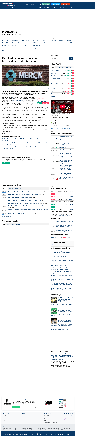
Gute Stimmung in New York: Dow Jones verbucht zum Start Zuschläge (25, 200)
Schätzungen (36, 42)
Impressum (46, 415)
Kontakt (4, 415)
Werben (23, 417)
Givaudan (53, 75)
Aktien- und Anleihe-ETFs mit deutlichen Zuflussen (66, 174)
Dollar (62, 1)
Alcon (52, 91)
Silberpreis (17, 429)
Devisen (56, 8)
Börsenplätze (5, 45)
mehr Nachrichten (6, 216)
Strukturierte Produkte (57, 40)
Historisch (4, 50)
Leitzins (64, 429)
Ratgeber (70, 8)
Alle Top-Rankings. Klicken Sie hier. (59, 329)
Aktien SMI (5, 428)
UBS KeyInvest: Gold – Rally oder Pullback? (65, 150)
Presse (4, 418)
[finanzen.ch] (8, 3)
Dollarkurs (5, 429)
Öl (68, 1)
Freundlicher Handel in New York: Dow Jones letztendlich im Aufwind (24, 203)
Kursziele (24, 45)
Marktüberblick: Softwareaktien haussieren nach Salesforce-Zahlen (66, 143)
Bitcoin (53, 1)
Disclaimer (46, 418)
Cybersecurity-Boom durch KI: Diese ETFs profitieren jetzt (65, 138)
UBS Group (53, 73)
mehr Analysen (5, 230)
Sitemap (5, 420)
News (9, 8)
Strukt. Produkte (41, 8)
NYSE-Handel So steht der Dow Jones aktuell (18, 213)
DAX (23, 1)
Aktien (4, 8)
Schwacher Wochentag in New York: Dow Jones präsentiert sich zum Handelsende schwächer (61, 252)
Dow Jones (31, 428)
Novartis (53, 86)
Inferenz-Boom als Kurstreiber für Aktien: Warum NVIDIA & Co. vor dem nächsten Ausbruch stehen (61, 284)
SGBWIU (71, 207)
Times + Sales (5, 42)
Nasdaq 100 (38, 428)
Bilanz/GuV (36, 40)
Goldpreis (58, 428)
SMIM (16, 428)
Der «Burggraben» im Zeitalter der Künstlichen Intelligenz (66, 162)
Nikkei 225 (44, 428)
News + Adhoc (25, 40)
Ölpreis (59, 429)
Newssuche (55, 56)
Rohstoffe (49, 8)
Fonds (19, 8)
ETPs (28, 8)
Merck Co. (53, 237)
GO (71, 58)
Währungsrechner (52, 429)
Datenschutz (47, 417)
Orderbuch (4, 48)
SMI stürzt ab (62, 147)
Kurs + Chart (5, 40)
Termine (44, 40)
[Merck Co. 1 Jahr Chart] (70, 237)
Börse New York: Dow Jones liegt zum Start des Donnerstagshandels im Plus (26, 205)
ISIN (12, 34)
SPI (9, 1)
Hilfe (22, 415)
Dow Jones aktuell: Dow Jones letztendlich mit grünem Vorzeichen (61, 272)
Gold (46, 1)
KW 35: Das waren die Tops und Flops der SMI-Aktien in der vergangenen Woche (61, 268)
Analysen (24, 42)
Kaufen (39, 103)
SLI (12, 428)
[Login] (72, 4)
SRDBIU (71, 209)
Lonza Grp (53, 88)
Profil (44, 42)
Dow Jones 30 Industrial (17, 100)
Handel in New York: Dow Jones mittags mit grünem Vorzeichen (23, 194)
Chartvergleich (15, 42)
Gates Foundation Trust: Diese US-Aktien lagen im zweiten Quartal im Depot (61, 264)
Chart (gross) (15, 40)
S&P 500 (50, 428)
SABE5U (71, 204)
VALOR (3, 34)
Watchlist (69, 42)
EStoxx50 (38, 1)
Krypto (33, 8)
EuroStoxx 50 (25, 428)
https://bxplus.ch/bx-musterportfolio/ (60, 125)
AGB (45, 420)
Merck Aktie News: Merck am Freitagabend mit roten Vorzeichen (23, 191)
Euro (31, 1)
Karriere (5, 417)
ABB (52, 81)
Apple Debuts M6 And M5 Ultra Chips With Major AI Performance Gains (61, 289)
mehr (52, 96)
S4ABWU (71, 199)
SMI (3, 1)
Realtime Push (15, 45)
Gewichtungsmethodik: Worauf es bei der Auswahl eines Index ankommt (64, 227)
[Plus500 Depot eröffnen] (10, 5)
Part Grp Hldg (54, 83)
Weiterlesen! (6, 162)
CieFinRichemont (55, 70)
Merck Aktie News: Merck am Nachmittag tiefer (19, 197)
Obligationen (63, 8)
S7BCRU (71, 196)
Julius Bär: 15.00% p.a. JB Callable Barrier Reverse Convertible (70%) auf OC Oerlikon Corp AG (66, 155)
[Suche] (40, 4)
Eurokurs (11, 429)
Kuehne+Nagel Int (55, 78)
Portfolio (69, 40)
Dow (16, 1)
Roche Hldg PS (54, 93)
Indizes (14, 8)
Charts (38, 101)
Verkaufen (45, 103)
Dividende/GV (36, 45)
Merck (38, 97)
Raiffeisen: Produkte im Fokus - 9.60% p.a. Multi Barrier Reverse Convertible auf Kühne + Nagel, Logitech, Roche (66, 168)
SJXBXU (71, 194)
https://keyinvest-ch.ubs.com (63, 215)
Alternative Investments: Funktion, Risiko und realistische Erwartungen (64, 231)
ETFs (24, 8)
